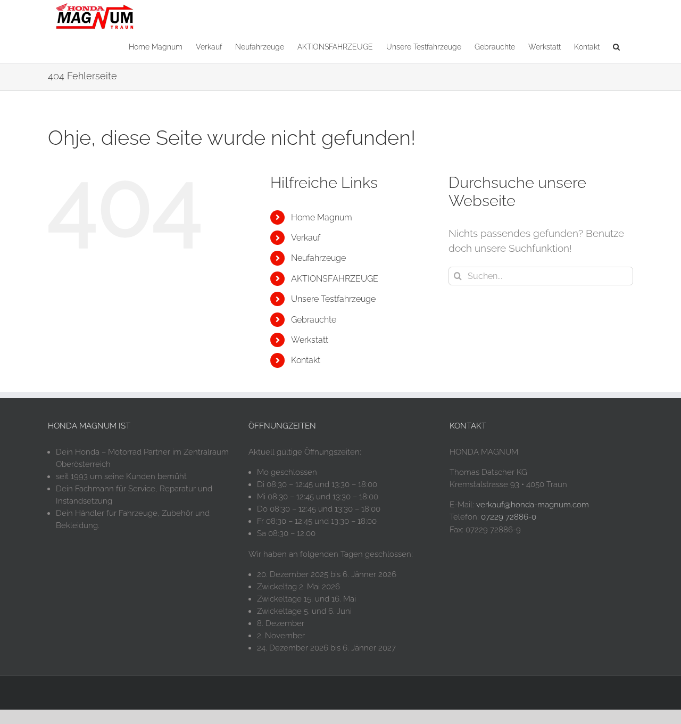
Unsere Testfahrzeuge (333, 299)
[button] (616, 46)
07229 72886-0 (508, 517)
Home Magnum (321, 217)
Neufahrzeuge (318, 258)
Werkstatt (309, 340)
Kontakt (305, 360)
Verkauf (305, 238)
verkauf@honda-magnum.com (532, 504)
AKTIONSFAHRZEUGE (334, 279)
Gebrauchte (313, 320)
